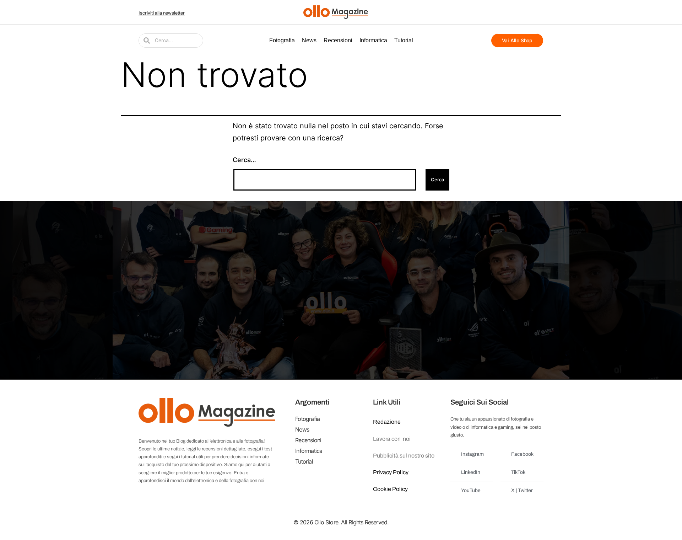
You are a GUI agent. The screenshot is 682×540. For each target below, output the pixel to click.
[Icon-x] (503, 12)
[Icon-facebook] (495, 12)
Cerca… (244, 160)
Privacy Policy (390, 472)
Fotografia (282, 40)
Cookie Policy (390, 489)
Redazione (387, 422)
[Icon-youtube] (512, 12)
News (309, 40)
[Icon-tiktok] (539, 12)
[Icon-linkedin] (530, 12)
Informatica (373, 40)
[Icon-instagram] (521, 12)
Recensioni (338, 40)
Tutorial (403, 40)
